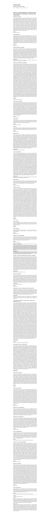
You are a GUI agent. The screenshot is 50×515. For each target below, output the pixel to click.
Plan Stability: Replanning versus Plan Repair (26, 113)
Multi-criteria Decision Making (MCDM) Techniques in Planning (26, 205)
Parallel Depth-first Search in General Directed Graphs (28, 191)
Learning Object (23, 342)
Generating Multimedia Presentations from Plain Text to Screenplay (25, 366)
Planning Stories (15, 289)
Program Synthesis (17, 388)
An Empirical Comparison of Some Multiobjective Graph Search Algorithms (27, 203)
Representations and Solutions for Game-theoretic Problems (24, 181)
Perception (17, 131)
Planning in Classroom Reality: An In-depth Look (28, 307)
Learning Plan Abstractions (21, 135)
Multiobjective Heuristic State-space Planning (25, 202)
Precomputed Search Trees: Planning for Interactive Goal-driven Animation (22, 277)
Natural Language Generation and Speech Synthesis (24, 255)
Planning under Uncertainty (16, 92)
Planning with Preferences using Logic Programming (19, 89)
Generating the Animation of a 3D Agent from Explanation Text (23, 280)
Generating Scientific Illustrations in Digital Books (21, 351)
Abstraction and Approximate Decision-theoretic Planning (20, 144)
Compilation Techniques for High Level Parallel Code (23, 410)
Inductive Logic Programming (19, 442)
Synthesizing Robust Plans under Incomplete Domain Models (21, 77)
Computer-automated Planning (20, 62)
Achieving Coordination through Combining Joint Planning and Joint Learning (26, 42)
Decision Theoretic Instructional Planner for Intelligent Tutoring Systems (25, 336)
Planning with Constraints (25, 87)
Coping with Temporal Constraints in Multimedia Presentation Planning (27, 362)
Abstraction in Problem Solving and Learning (18, 145)
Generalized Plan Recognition (25, 161)
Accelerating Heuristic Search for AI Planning (18, 488)
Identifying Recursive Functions (21, 397)
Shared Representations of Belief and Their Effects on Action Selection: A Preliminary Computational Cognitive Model (25, 165)
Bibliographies (17, 7)
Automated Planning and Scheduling (17, 99)
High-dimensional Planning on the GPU (29, 199)
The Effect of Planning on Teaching (21, 303)
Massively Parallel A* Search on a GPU (23, 196)
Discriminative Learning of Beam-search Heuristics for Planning (22, 473)
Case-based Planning (17, 101)
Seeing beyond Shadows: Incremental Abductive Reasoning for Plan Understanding (25, 155)
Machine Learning (17, 463)
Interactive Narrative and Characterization (21, 252)
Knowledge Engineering (18, 416)
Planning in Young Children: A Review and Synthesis (23, 25)
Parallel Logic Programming (24, 435)
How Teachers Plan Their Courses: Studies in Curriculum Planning (24, 310)
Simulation (19, 124)
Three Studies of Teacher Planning (28, 305)
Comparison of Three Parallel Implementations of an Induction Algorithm (24, 448)
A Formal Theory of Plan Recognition (18, 153)
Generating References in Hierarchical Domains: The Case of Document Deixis (26, 365)
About (27, 7)
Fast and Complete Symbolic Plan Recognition (23, 166)
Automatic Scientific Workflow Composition (26, 383)
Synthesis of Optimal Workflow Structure (20, 380)
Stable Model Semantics (16, 233)
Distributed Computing (20, 440)
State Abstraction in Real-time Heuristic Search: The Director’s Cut (28, 214)
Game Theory (16, 179)
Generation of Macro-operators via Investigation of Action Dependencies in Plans (24, 468)
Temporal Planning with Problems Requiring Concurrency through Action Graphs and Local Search (25, 67)
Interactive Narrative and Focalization (24, 297)
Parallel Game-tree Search (30, 182)
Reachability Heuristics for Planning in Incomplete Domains (20, 76)
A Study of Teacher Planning (32, 302)
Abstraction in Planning (16, 134)
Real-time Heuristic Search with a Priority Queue (31, 208)
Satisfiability (16, 221)
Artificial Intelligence (15, 496)
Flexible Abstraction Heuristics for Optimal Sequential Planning (29, 83)
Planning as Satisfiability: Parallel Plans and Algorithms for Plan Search (22, 223)
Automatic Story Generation (17, 296)
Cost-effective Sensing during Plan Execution (27, 129)
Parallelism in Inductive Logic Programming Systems (29, 445)
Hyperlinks (24, 7)
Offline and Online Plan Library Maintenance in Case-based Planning (24, 108)
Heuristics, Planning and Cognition (29, 20)
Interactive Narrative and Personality (26, 253)
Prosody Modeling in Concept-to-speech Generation (27, 268)
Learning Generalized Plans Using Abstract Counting (24, 395)
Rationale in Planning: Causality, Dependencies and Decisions (22, 52)
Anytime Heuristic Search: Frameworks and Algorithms (22, 206)
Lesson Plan (26, 342)
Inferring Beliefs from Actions (18, 163)
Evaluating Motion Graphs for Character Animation (19, 282)
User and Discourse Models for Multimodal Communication (20, 345)
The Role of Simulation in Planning (17, 120)
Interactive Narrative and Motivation (17, 253)
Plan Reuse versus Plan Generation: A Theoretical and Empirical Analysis (28, 110)
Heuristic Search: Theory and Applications (18, 188)
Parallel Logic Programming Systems (25, 437)
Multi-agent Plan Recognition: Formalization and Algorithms (28, 171)
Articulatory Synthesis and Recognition (17, 284)
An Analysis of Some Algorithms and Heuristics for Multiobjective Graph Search (25, 204)
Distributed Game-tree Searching (25, 183)
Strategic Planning (15, 45)
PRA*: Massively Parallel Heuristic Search (21, 195)
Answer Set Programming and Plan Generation (21, 237)
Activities (21, 7)
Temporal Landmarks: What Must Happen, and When (27, 78)
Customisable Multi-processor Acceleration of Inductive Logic (28, 452)
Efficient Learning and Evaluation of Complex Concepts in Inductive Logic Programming (25, 455)
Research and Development (19, 6)
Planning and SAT (30, 222)
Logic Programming (17, 431)
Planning (14, 32)
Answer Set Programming (18, 235)
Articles (14, 7)
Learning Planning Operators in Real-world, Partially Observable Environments (24, 480)
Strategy (18, 185)
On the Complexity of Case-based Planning (20, 103)
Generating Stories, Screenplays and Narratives (23, 288)
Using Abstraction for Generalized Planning (23, 82)
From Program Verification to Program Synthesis (30, 390)
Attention (14, 131)
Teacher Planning (15, 302)
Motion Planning (17, 273)
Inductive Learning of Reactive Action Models (27, 481)
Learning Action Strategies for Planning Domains (21, 469)
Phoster (16, 5)
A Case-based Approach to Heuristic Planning (18, 102)
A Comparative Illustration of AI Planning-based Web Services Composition (25, 375)
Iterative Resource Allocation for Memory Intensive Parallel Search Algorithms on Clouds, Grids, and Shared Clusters (25, 490)
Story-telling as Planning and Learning (17, 293)
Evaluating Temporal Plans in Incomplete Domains (24, 96)
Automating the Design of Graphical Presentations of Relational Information (26, 350)
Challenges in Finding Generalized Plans (31, 84)
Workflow (14, 386)
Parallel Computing (30, 440)
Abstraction (16, 133)
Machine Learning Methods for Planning (18, 467)
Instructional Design (15, 340)
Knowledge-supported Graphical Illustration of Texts (22, 352)
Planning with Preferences (22, 88)
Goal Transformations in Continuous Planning (22, 72)
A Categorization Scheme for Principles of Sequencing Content (26, 321)
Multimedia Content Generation (20, 344)
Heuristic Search (16, 187)
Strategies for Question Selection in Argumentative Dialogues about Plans (27, 39)
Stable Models (16, 228)
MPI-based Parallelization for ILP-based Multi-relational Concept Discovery (26, 456)
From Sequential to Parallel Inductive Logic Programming (28, 447)
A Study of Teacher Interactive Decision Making (27, 309)
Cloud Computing (15, 440)
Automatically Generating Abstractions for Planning (19, 139)
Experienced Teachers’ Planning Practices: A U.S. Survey (19, 311)
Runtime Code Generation (18, 407)
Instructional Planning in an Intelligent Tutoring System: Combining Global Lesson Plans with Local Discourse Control (25, 315)
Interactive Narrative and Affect (33, 506)
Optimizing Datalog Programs (17, 432)
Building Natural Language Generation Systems (30, 258)
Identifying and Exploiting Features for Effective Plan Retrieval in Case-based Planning (23, 105)
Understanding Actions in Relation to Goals (18, 159)
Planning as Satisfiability (16, 222)
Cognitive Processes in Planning (32, 19)
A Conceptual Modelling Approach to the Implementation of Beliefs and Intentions (24, 162)
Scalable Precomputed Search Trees (22, 278)
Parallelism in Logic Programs (30, 434)
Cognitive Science (17, 16)
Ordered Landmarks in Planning (30, 79)
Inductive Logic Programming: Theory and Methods (19, 443)
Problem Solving (18, 32)
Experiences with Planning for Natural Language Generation (24, 261)
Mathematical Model (15, 124)
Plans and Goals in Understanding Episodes (26, 158)
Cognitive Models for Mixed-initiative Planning (19, 48)
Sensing (15, 126)
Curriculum (14, 342)
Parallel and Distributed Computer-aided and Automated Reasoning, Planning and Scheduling (24, 14)
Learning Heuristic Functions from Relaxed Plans (21, 472)
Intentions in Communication (30, 170)
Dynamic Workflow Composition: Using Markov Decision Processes (28, 377)
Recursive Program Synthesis (32, 397)
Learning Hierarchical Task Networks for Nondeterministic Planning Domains (26, 474)
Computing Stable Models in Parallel (17, 230)
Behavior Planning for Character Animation (18, 275)
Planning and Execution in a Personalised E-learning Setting (30, 333)
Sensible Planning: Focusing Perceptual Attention (28, 128)
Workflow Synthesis (17, 372)
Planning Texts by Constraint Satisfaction (31, 260)
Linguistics (27, 509)
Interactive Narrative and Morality (32, 252)
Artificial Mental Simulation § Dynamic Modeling (30, 504)
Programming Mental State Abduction (20, 154)
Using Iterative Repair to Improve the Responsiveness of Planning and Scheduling (24, 73)
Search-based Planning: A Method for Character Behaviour (20, 245)
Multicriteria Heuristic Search (26, 201)
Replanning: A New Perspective (28, 112)
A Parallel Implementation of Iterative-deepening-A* (19, 194)
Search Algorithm (15, 219)
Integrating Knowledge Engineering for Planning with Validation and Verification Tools (23, 426)
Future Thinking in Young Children (22, 26)
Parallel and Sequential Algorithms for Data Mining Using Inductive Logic (27, 446)
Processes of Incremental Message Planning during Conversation (26, 262)
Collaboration (16, 34)
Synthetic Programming (25, 391)
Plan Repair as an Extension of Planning (28, 114)
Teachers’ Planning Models (16, 305)
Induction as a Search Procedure (33, 444)
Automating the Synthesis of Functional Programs (19, 393)
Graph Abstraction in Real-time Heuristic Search (28, 213)
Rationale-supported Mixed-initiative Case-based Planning (21, 53)
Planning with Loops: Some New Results (27, 396)
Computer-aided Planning (18, 47)
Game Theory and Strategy (19, 182)
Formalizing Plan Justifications (24, 54)
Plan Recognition (17, 151)
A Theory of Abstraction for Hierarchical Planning (30, 134)
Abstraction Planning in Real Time (25, 138)
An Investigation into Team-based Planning (18, 35)
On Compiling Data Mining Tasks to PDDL (29, 423)
